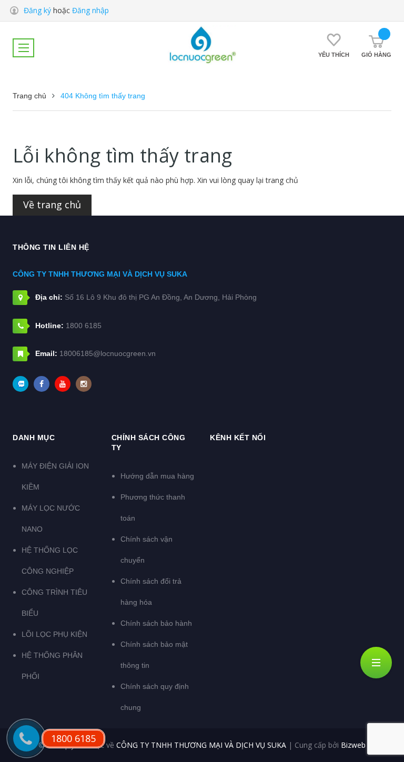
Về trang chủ (52, 204)
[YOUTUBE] (62, 384)
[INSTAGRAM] (84, 384)
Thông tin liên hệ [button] (51, 247)
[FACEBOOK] (41, 384)
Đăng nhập (90, 10)
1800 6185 (84, 325)
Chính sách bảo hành (156, 623)
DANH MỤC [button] (34, 437)
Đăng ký (37, 10)
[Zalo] (20, 384)
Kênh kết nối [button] (238, 437)
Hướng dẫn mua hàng (157, 476)
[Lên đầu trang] (378, 728)
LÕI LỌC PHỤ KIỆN (54, 634)
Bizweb (353, 745)
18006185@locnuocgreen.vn (107, 353)
